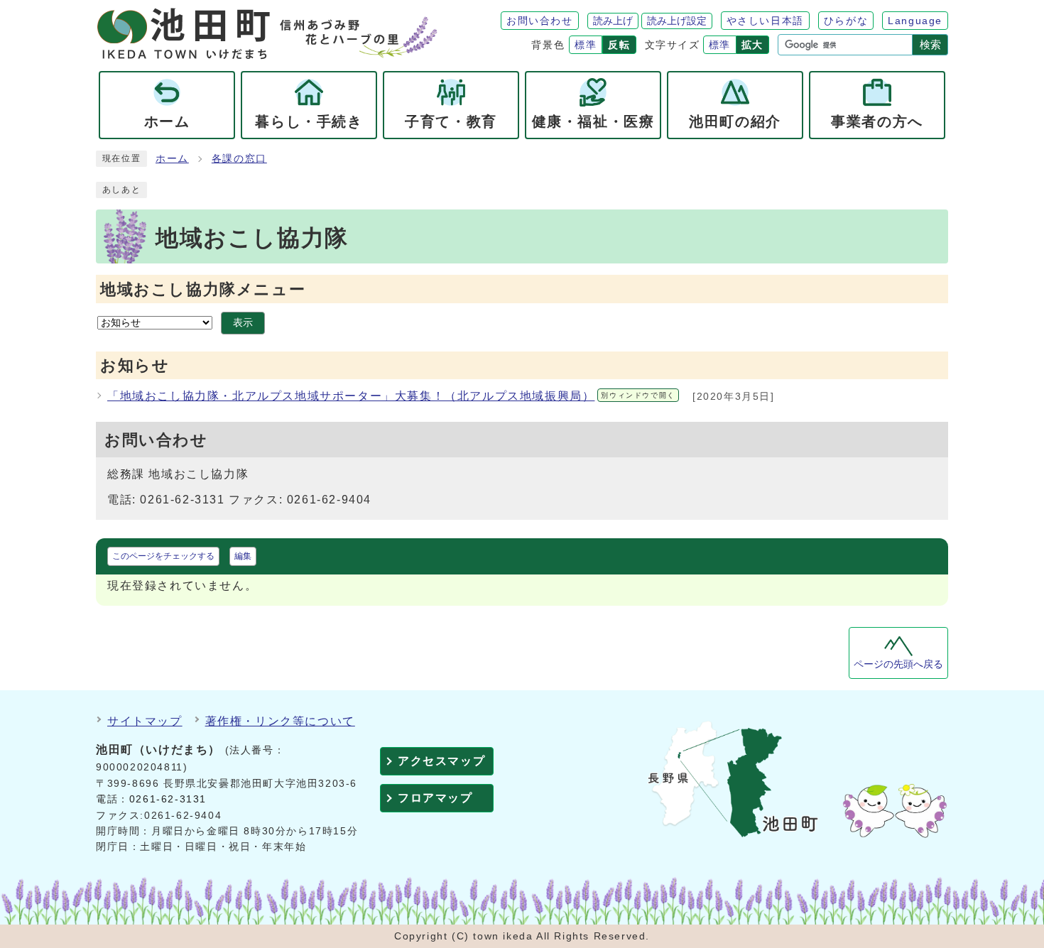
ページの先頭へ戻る (898, 664)
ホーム (172, 158)
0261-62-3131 (168, 799)
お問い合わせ (539, 20)
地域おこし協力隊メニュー (202, 289)
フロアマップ (435, 798)
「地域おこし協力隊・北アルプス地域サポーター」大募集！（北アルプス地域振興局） (391, 396)
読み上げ (613, 20)
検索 (930, 44)
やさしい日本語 (765, 20)
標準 (586, 44)
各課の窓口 (239, 158)
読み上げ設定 (677, 20)
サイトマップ (145, 721)
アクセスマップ (441, 761)
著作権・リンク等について (280, 721)
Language (915, 20)
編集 (242, 556)
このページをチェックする (163, 556)
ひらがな (846, 20)
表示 (243, 322)
